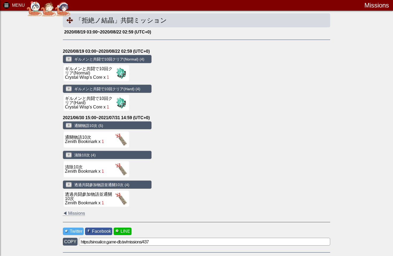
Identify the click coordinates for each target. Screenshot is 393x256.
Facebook (101, 231)
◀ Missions (74, 213)
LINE (125, 231)
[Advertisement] (26, 96)
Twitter (76, 231)
